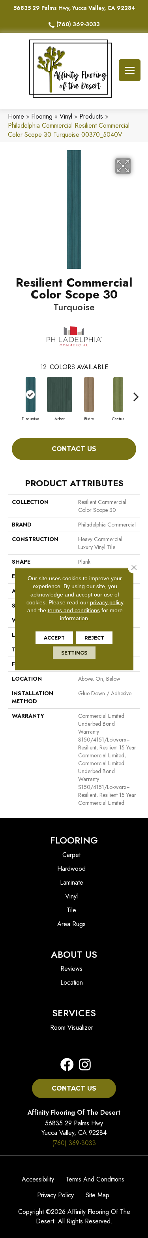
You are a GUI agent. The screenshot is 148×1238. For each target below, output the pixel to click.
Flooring (41, 116)
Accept (54, 637)
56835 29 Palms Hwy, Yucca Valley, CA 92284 (74, 8)
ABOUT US (74, 954)
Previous (12, 392)
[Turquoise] (30, 394)
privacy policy (107, 602)
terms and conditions (74, 610)
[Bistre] (88, 394)
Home (16, 116)
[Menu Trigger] (130, 70)
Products (91, 116)
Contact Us (74, 449)
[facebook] (67, 1065)
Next (136, 392)
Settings (74, 652)
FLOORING (74, 840)
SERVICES (74, 1013)
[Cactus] (118, 394)
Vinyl (66, 116)
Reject (94, 637)
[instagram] (82, 1065)
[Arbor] (59, 394)
